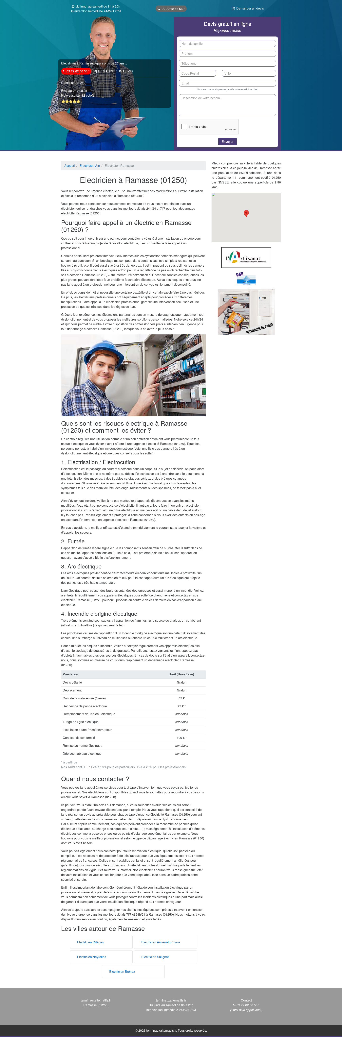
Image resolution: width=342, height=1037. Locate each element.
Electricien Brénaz (122, 971)
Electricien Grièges (90, 942)
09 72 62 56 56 (172, 8)
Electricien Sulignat (155, 956)
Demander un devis (250, 8)
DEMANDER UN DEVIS (115, 71)
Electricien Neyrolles (91, 956)
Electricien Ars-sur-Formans (160, 942)
